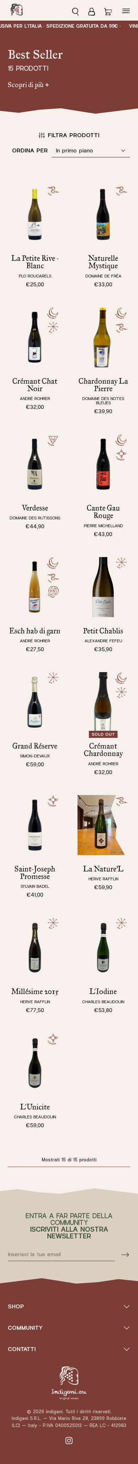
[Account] (92, 10)
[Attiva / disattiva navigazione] (126, 10)
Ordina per (30, 150)
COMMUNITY (25, 1327)
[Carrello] (108, 10)
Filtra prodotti (73, 135)
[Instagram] (69, 1440)
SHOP (16, 1306)
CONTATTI (22, 1349)
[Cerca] (77, 10)
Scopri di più (28, 84)
